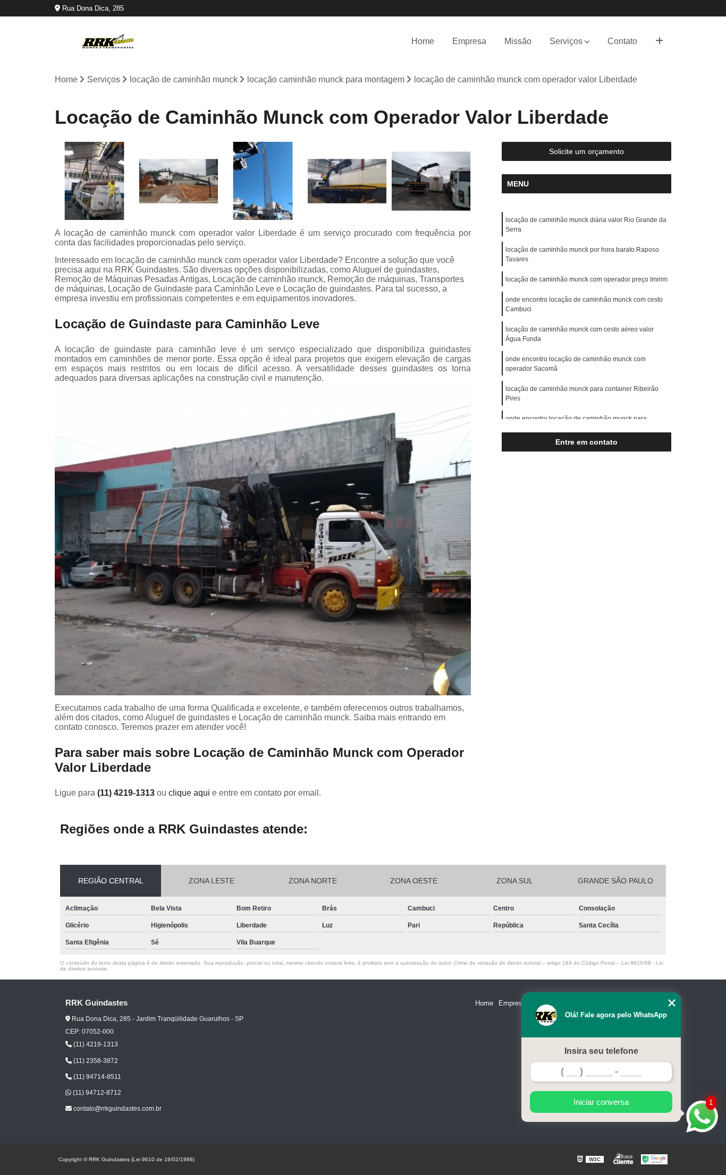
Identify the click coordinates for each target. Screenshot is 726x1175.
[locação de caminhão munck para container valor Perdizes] (431, 181)
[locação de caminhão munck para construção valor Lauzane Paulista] (262, 181)
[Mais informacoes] (659, 41)
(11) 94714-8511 (96, 1076)
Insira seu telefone (601, 1050)
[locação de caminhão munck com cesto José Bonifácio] (94, 181)
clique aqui (189, 792)
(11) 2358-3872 (95, 1061)
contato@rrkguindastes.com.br (117, 1108)
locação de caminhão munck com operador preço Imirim (586, 279)
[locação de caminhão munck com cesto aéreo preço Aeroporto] (178, 181)
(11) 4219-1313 (127, 792)
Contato (622, 41)
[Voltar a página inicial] (108, 41)
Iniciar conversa (601, 1101)
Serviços (566, 41)
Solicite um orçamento (586, 151)
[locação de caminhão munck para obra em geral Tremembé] (347, 181)
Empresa (469, 41)
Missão (517, 41)
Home (422, 41)
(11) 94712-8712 (96, 1092)
